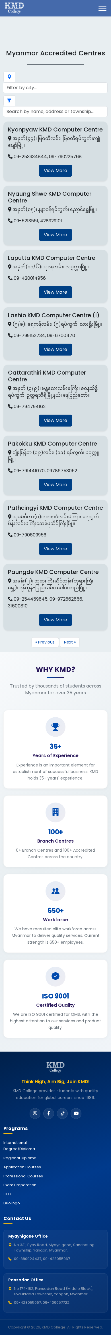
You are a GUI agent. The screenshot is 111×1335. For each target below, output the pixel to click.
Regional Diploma (19, 1158)
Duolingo (11, 1203)
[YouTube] (76, 1113)
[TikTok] (62, 1113)
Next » (70, 642)
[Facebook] (48, 1113)
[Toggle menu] (102, 8)
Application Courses (22, 1167)
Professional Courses (23, 1176)
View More (55, 170)
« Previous (45, 642)
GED (7, 1194)
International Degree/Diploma (19, 1146)
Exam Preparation (19, 1185)
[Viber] (35, 1113)
